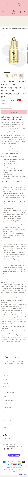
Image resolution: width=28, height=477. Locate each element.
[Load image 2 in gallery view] (14, 75)
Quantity (3, 103)
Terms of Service (8, 424)
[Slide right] (26, 76)
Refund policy (12, 469)
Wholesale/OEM (7, 417)
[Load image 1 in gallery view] (7, 75)
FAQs (4, 396)
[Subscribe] (23, 368)
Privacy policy (20, 469)
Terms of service (15, 471)
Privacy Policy (7, 420)
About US (5, 383)
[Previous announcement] (3, 4)
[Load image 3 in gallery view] (21, 75)
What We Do (6, 380)
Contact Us (6, 387)
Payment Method (8, 400)
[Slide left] (1, 76)
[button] (3, 12)
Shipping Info (7, 403)
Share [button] (4, 346)
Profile (5, 427)
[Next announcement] (25, 4)
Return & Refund (8, 407)
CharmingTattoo (13, 467)
